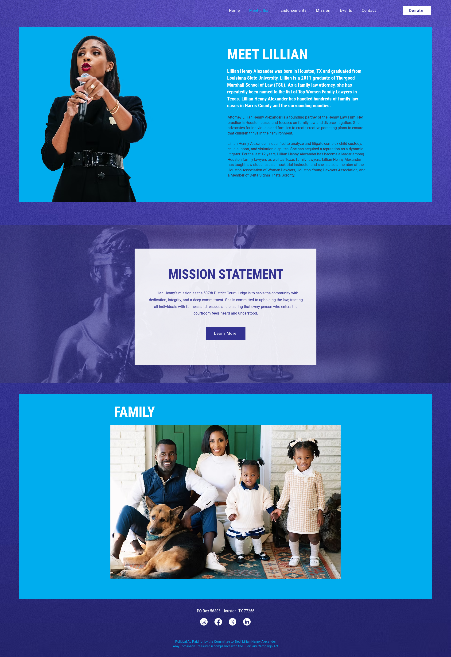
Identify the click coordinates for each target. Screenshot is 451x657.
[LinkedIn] (247, 622)
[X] (232, 622)
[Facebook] (218, 622)
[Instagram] (204, 622)
